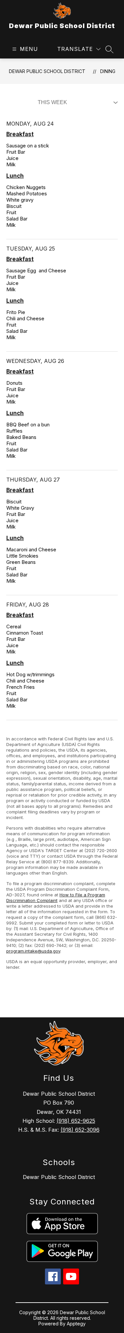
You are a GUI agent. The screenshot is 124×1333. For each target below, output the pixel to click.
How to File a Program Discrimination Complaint (55, 897)
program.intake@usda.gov (33, 951)
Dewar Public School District (47, 71)
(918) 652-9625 (76, 1120)
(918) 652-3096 (80, 1129)
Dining (107, 71)
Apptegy (76, 1323)
